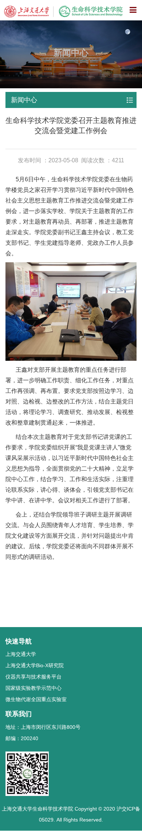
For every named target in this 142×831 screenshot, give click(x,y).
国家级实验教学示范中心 (33, 688)
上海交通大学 (20, 654)
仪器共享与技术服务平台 (33, 677)
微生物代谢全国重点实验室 (36, 699)
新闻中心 (24, 100)
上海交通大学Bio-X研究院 (34, 665)
